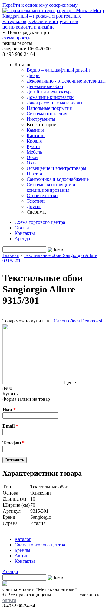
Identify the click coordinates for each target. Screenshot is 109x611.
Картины (36, 135)
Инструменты (41, 119)
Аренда (22, 238)
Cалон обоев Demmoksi (78, 320)
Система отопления (47, 113)
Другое (34, 206)
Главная (10, 255)
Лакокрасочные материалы (54, 102)
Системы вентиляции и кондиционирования (51, 187)
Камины (35, 130)
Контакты (25, 233)
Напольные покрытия (49, 108)
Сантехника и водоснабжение (58, 179)
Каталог (23, 539)
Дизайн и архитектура (50, 91)
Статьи (22, 227)
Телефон (13, 442)
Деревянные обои (45, 86)
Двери (33, 75)
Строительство (42, 195)
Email (10, 426)
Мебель (34, 151)
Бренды (22, 550)
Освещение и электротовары (56, 168)
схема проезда (16, 37)
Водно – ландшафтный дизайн (58, 70)
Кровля (34, 140)
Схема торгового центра (40, 222)
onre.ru (9, 600)
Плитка (34, 173)
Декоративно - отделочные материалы (66, 80)
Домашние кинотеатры (50, 97)
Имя (9, 409)
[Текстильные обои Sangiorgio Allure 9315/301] (32, 382)
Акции (22, 555)
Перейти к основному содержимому (40, 5)
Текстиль (36, 201)
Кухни (33, 146)
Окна (32, 162)
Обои (32, 157)
